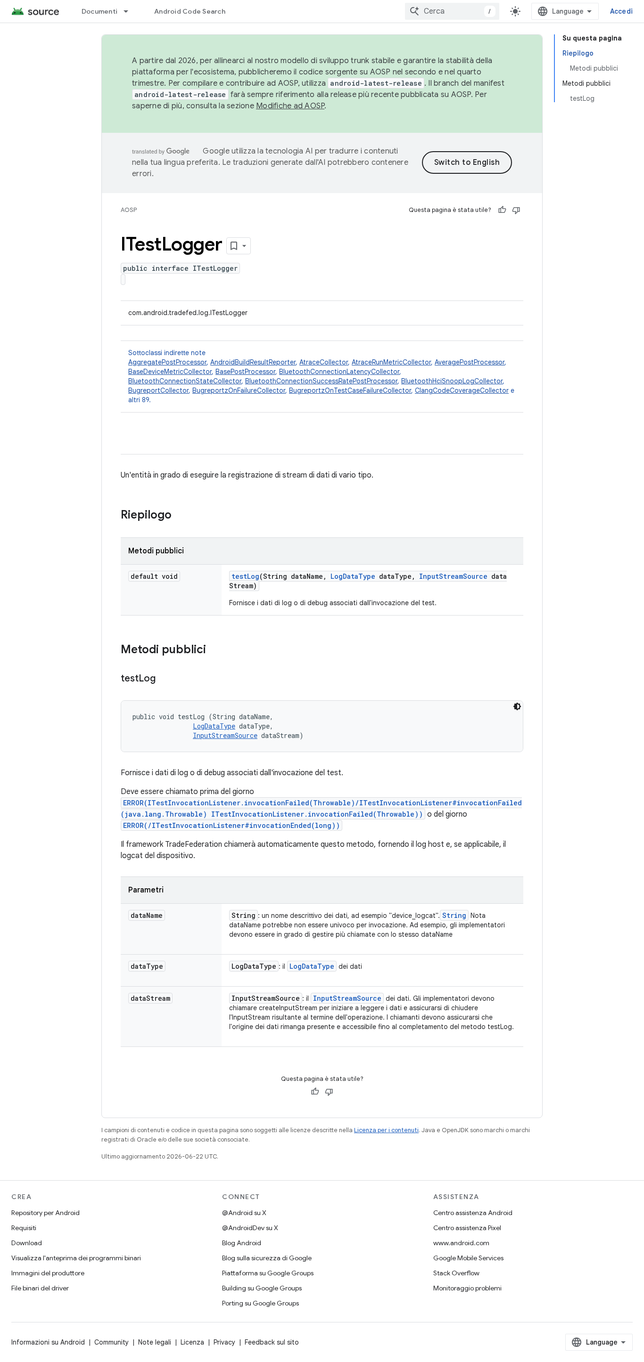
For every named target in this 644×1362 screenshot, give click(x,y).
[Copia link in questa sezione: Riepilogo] (181, 515)
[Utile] (502, 210)
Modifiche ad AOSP (290, 106)
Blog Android (241, 1243)
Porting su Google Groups (260, 1303)
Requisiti (23, 1228)
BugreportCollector (158, 390)
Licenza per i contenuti (386, 1130)
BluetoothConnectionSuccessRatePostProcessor (321, 381)
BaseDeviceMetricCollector (170, 371)
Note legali (154, 1342)
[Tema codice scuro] (517, 706)
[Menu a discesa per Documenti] (130, 11)
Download (26, 1243)
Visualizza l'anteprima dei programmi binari (76, 1258)
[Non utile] (516, 210)
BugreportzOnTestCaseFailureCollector (350, 390)
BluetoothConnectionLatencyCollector (339, 371)
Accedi (621, 11)
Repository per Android (45, 1212)
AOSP (129, 210)
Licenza (192, 1342)
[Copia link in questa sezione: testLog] (165, 679)
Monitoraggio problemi (467, 1288)
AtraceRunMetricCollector (391, 362)
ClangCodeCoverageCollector (462, 390)
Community (111, 1342)
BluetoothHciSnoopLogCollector (452, 381)
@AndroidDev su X (250, 1228)
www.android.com (461, 1243)
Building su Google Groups (262, 1288)
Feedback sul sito (272, 1342)
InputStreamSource (453, 576)
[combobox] (452, 11)
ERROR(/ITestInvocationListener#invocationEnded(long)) (231, 825)
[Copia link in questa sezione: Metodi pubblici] (215, 650)
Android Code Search (189, 11)
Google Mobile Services (468, 1258)
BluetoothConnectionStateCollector (184, 381)
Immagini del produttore (47, 1273)
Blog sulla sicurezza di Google (267, 1258)
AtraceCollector (323, 362)
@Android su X (244, 1212)
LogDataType (352, 576)
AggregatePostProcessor (167, 362)
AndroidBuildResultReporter (253, 362)
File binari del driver (40, 1288)
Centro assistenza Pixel (467, 1228)
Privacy (224, 1342)
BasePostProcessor (245, 371)
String (454, 915)
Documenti (99, 11)
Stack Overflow (456, 1273)
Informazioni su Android (48, 1342)
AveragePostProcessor (469, 362)
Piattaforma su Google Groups (268, 1273)
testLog (245, 576)
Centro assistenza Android (472, 1212)
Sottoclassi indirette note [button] (321, 376)
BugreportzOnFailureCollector (238, 390)
